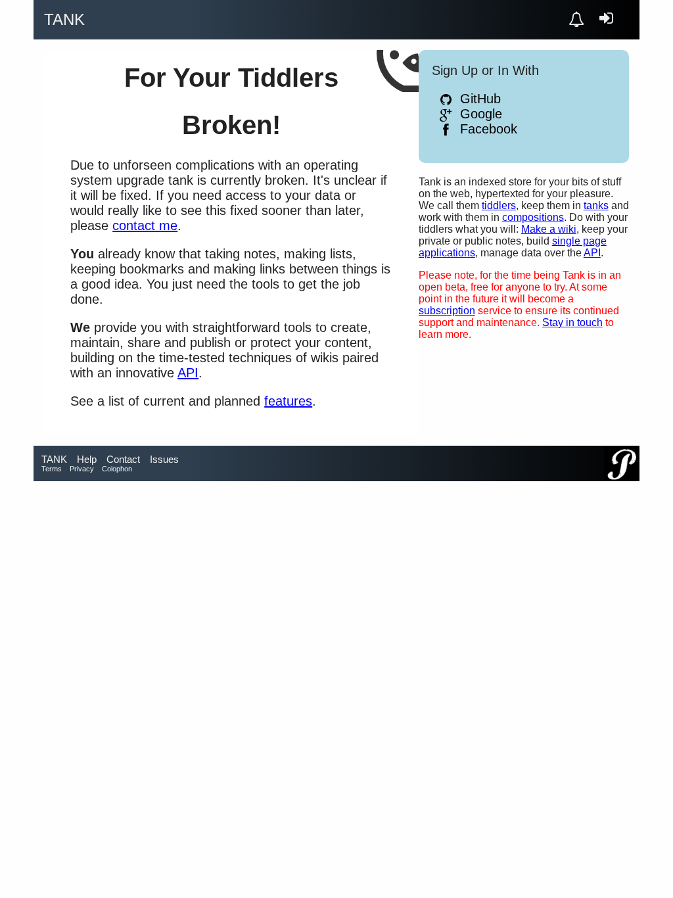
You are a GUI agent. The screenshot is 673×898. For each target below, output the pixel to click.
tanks (596, 205)
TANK (54, 459)
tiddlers (499, 205)
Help (87, 459)
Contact (123, 459)
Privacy (82, 469)
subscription (447, 310)
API (592, 252)
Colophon (117, 469)
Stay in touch (572, 322)
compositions (533, 217)
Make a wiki (548, 229)
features (288, 401)
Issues (164, 459)
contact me (144, 225)
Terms (51, 469)
